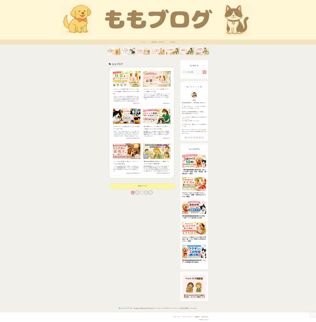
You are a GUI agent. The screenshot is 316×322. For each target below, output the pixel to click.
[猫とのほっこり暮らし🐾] (128, 51)
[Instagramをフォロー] (194, 137)
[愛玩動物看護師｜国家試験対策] (202, 51)
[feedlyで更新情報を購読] (200, 137)
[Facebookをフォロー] (191, 137)
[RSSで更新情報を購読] (203, 137)
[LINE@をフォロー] (197, 137)
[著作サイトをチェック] (186, 137)
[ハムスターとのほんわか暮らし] (158, 51)
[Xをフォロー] (189, 137)
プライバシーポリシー (187, 316)
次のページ (142, 186)
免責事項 (197, 316)
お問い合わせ (204, 316)
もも (194, 100)
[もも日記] (172, 51)
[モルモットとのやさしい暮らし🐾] (143, 51)
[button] (204, 72)
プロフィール (176, 316)
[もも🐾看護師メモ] (187, 51)
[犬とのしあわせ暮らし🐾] (113, 51)
